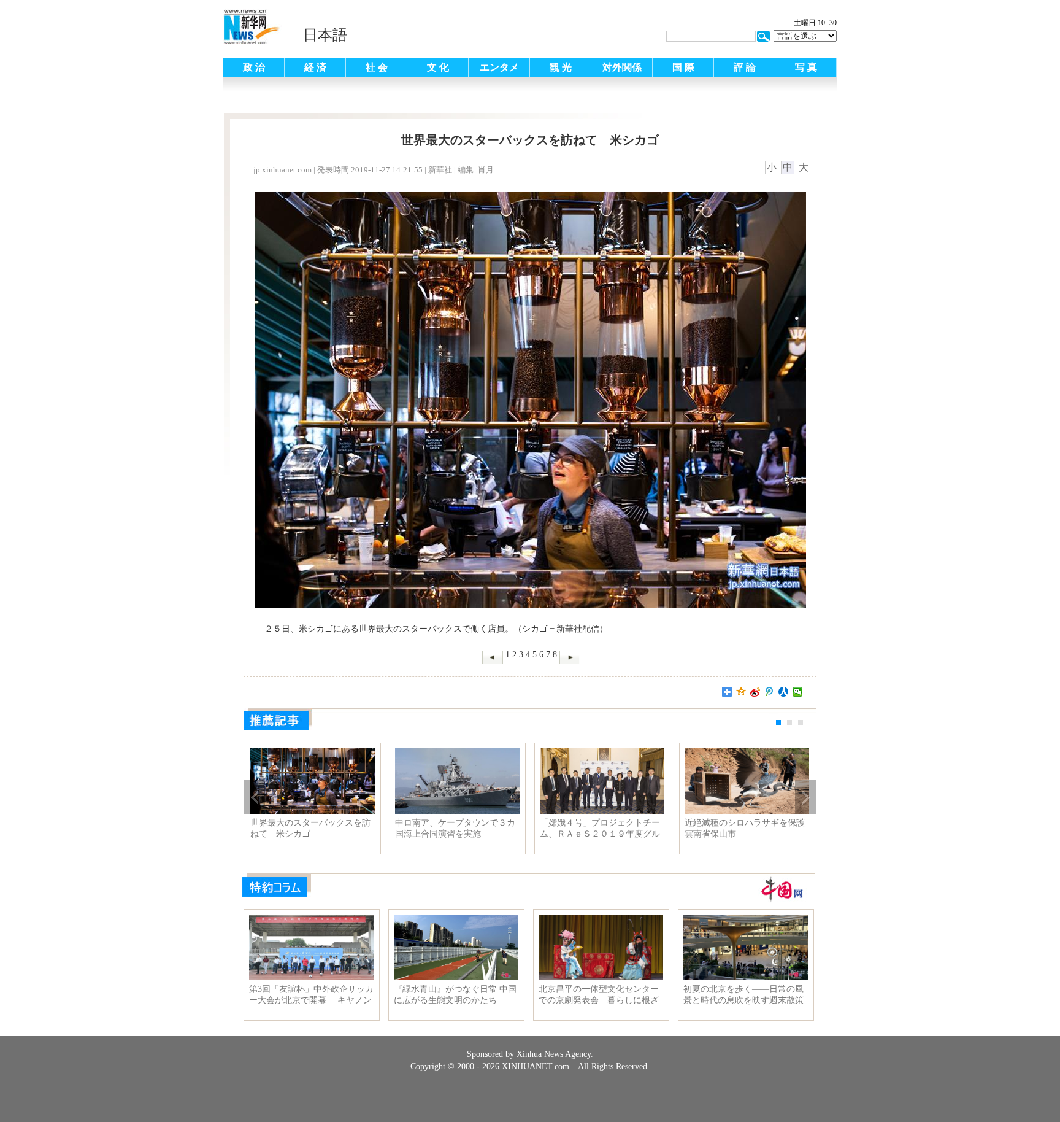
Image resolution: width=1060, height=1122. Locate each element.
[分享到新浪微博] (755, 692)
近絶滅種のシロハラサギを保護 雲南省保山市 (747, 828)
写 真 (806, 67)
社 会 (377, 67)
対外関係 (622, 67)
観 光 (561, 67)
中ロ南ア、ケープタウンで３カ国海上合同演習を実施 (455, 828)
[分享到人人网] (783, 692)
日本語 (325, 35)
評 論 (745, 67)
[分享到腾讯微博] (769, 692)
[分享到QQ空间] (741, 692)
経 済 (315, 67)
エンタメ (499, 67)
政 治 (254, 67)
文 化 (438, 67)
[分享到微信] (798, 692)
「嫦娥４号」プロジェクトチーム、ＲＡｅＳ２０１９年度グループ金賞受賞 (600, 828)
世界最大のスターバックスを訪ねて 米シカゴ (310, 828)
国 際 (683, 67)
